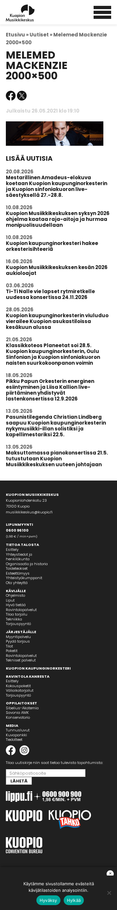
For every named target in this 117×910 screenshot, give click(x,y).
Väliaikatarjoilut (19, 690)
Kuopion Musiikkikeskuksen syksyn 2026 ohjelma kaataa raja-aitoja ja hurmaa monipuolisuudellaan (58, 219)
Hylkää (74, 900)
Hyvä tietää (16, 604)
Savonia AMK (17, 712)
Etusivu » (17, 34)
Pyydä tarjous (18, 641)
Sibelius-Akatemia (22, 708)
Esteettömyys (18, 573)
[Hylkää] (109, 893)
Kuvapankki (16, 735)
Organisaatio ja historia (27, 563)
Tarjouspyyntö (18, 623)
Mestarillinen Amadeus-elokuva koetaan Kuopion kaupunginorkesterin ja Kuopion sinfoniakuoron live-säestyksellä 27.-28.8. (56, 186)
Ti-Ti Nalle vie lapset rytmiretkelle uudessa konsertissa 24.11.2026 (50, 294)
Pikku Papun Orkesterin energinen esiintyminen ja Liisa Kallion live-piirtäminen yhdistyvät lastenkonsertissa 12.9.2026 (50, 390)
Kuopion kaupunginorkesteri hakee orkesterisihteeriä (52, 246)
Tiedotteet (14, 739)
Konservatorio (18, 717)
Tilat (9, 646)
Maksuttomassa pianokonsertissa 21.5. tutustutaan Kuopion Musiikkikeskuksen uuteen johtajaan (57, 458)
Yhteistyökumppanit (24, 577)
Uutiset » (41, 34)
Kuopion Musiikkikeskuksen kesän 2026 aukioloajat (57, 270)
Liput (10, 600)
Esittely (12, 549)
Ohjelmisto (15, 595)
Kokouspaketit (18, 685)
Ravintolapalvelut (21, 609)
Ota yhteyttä (17, 582)
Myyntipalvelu (18, 636)
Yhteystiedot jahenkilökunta (19, 557)
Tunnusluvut (18, 730)
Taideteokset (17, 568)
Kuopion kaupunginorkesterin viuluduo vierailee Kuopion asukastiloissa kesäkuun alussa (57, 321)
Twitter (22, 96)
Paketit (12, 650)
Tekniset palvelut (21, 660)
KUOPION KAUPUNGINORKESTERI (38, 668)
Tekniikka (14, 619)
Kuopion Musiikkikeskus (29, 13)
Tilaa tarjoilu (16, 614)
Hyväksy (48, 900)
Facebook (11, 96)
